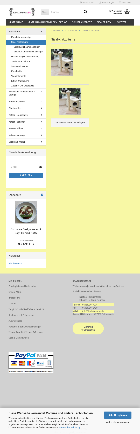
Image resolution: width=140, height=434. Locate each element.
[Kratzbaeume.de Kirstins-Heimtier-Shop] (22, 12)
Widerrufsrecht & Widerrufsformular (26, 332)
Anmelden (26, 175)
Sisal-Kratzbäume (19, 42)
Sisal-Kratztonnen (19, 66)
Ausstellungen (15, 321)
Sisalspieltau (104, 22)
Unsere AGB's (15, 292)
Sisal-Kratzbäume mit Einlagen (28, 51)
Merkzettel (126, 2)
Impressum (14, 297)
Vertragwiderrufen (88, 328)
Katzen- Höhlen (16, 128)
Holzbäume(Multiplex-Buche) (25, 56)
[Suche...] (85, 12)
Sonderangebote (82, 22)
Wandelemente (18, 76)
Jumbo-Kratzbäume (20, 61)
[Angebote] (42, 195)
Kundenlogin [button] (107, 2)
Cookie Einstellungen (19, 337)
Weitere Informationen (118, 422)
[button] (87, 2)
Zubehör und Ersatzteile (22, 85)
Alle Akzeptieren (118, 415)
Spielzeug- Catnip (17, 142)
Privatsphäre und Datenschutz (23, 286)
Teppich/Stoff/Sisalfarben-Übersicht (26, 309)
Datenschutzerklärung (69, 427)
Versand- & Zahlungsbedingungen (25, 326)
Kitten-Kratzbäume (20, 81)
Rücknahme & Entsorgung (21, 315)
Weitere (121, 22)
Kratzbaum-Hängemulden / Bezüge (47, 22)
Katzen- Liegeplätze (18, 115)
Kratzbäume (16, 22)
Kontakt (12, 303)
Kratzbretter (17, 71)
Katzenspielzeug (17, 135)
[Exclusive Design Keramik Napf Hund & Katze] (26, 212)
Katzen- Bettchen (17, 121)
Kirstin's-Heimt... (16, 263)
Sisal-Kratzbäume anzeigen (27, 47)
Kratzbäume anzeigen (21, 37)
